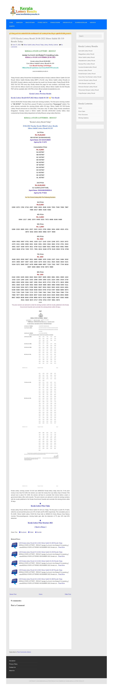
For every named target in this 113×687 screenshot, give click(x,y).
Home (11, 22)
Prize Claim (81, 111)
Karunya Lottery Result (85, 70)
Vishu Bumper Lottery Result (86, 83)
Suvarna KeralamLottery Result (87, 67)
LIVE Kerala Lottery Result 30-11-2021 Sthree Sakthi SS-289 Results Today (40, 543)
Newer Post (13, 594)
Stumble (38, 532)
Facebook (23, 532)
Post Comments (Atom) (24, 652)
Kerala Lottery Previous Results (40, 93)
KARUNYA (93, 22)
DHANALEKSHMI (55, 22)
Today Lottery (44, 44)
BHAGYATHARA (30, 22)
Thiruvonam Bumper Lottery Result (88, 90)
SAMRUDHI (19, 22)
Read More (61, 547)
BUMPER (12, 26)
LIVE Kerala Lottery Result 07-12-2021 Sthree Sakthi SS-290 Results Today (40, 552)
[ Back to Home (40, 527)
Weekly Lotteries (53, 44)
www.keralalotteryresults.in (48, 681)
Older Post (68, 594)
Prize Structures (83, 114)
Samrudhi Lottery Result (85, 51)
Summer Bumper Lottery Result (87, 80)
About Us (12, 670)
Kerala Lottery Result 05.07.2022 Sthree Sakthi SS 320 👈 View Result (35, 97)
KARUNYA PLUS (67, 22)
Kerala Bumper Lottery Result (86, 73)
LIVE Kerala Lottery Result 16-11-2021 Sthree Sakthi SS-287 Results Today (40, 570)
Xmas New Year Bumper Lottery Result (89, 77)
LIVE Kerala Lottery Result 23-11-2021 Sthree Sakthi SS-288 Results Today (40, 579)
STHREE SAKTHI (42, 22)
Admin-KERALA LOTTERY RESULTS (75, 681)
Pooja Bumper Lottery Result (86, 93)
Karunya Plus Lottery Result (86, 64)
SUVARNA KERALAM (81, 22)
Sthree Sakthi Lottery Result (31, 44)
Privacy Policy (13, 664)
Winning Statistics (83, 118)
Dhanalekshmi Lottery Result (86, 60)
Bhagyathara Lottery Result (86, 54)
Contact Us (12, 667)
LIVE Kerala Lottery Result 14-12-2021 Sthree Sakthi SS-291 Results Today (40, 561)
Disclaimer (12, 660)
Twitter (31, 532)
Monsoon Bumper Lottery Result (87, 86)
